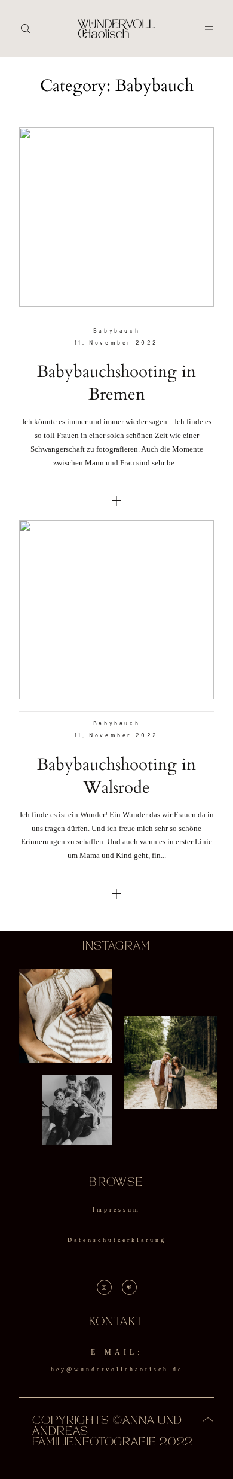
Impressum (116, 1209)
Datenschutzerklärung (117, 1240)
